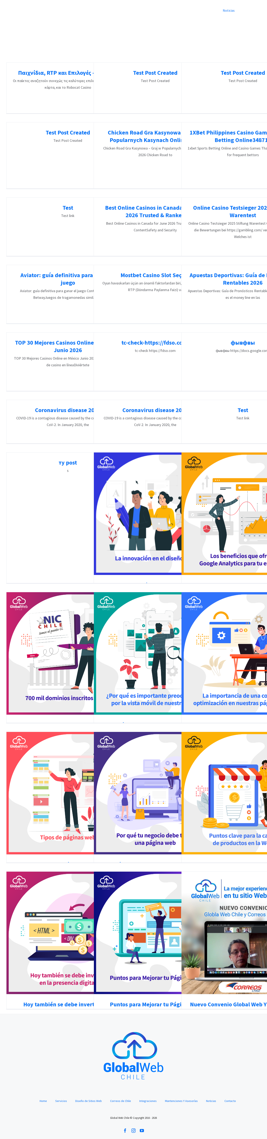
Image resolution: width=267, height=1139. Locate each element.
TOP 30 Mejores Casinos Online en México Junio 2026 (68, 346)
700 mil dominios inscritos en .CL (68, 653)
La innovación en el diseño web (155, 514)
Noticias (211, 1101)
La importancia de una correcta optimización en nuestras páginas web (243, 653)
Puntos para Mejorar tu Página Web (155, 933)
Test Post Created (155, 72)
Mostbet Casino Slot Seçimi (155, 275)
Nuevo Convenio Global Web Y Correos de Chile (243, 933)
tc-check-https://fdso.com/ (155, 342)
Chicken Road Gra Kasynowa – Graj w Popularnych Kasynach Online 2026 (155, 136)
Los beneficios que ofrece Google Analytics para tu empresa (243, 514)
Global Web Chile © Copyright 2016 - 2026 (133, 1118)
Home (43, 1101)
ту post (68, 462)
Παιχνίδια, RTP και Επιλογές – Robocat (67, 72)
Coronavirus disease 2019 (68, 410)
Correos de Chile (120, 1101)
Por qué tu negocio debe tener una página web (155, 793)
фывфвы (243, 342)
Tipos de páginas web (68, 793)
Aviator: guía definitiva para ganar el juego (67, 278)
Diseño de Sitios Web (88, 1101)
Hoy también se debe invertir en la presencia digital (68, 933)
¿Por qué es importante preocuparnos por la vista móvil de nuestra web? (155, 653)
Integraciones (148, 1101)
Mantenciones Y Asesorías (181, 1101)
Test (68, 207)
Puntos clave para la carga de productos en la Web (243, 793)
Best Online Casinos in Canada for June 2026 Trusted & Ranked (155, 211)
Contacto (230, 1101)
